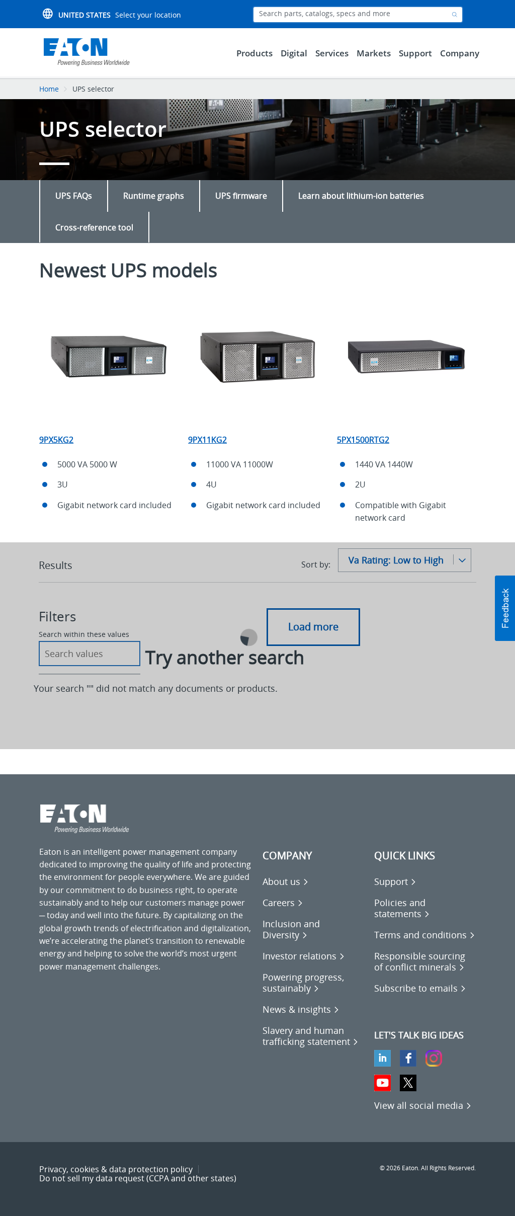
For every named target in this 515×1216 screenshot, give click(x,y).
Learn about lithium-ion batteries (361, 195)
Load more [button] (313, 626)
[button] (505, 608)
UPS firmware (241, 195)
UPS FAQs (73, 195)
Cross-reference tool (94, 227)
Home (49, 89)
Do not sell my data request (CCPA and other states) (137, 1178)
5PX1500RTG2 (363, 439)
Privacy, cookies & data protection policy (116, 1169)
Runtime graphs (153, 195)
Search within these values (84, 634)
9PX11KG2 (207, 439)
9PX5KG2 (56, 439)
